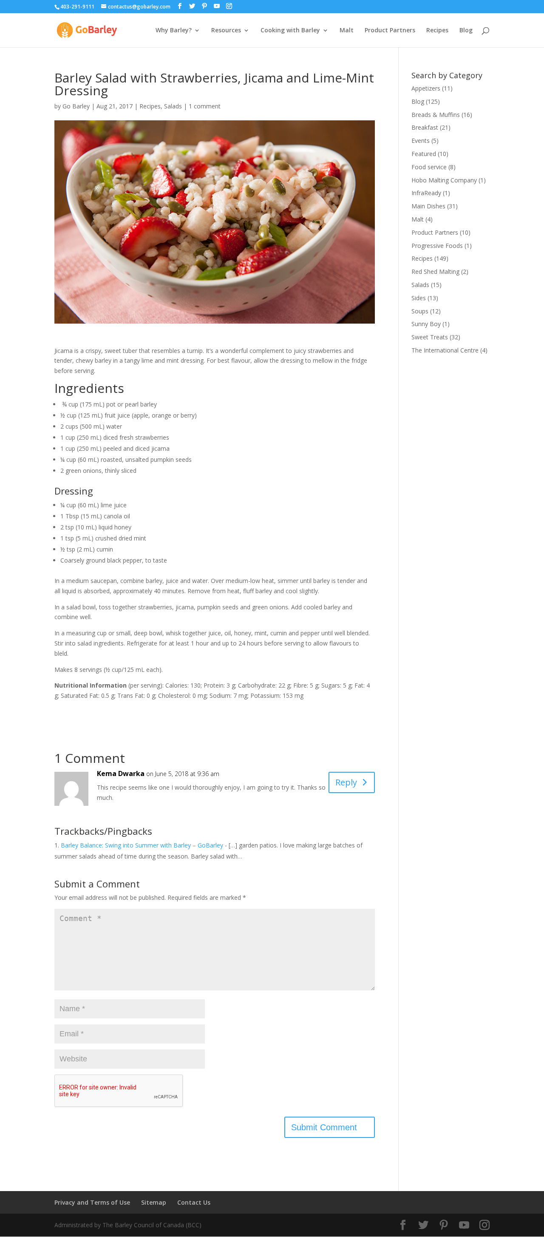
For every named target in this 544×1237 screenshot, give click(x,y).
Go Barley (76, 106)
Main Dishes (428, 206)
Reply (346, 782)
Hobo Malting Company (444, 180)
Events (420, 140)
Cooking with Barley (290, 30)
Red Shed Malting (435, 271)
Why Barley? (174, 30)
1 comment (205, 106)
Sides (418, 298)
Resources (226, 30)
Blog (466, 30)
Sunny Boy (426, 324)
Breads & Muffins (435, 115)
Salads (173, 106)
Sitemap (153, 1202)
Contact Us (193, 1202)
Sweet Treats (429, 337)
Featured (423, 154)
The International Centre (445, 350)
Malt (347, 30)
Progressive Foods (437, 246)
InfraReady (426, 193)
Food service (429, 167)
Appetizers (425, 88)
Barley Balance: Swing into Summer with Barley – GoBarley (142, 845)
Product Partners (390, 30)
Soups (419, 311)
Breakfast (424, 127)
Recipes (437, 30)
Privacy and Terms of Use (92, 1202)
